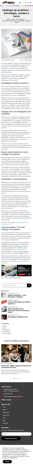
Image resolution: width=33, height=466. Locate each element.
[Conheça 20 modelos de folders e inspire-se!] (4, 302)
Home (8, 19)
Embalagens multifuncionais (18, 317)
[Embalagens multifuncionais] (4, 317)
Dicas (21, 60)
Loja (4, 417)
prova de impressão (19, 249)
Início (4, 407)
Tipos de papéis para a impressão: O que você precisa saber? (18, 310)
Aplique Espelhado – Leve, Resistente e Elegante (17, 296)
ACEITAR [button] (7, 461)
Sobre (4, 409)
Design (5, 326)
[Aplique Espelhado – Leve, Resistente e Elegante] (4, 295)
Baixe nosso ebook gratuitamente (11, 277)
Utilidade (5, 423)
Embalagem (6, 329)
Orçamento (6, 415)
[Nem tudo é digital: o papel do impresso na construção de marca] (16, 353)
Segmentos (6, 412)
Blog (13, 19)
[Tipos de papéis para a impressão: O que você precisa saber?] (4, 309)
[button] (14, 378)
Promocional (20, 19)
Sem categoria (7, 333)
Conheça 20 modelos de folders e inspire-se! (19, 302)
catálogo (11, 68)
